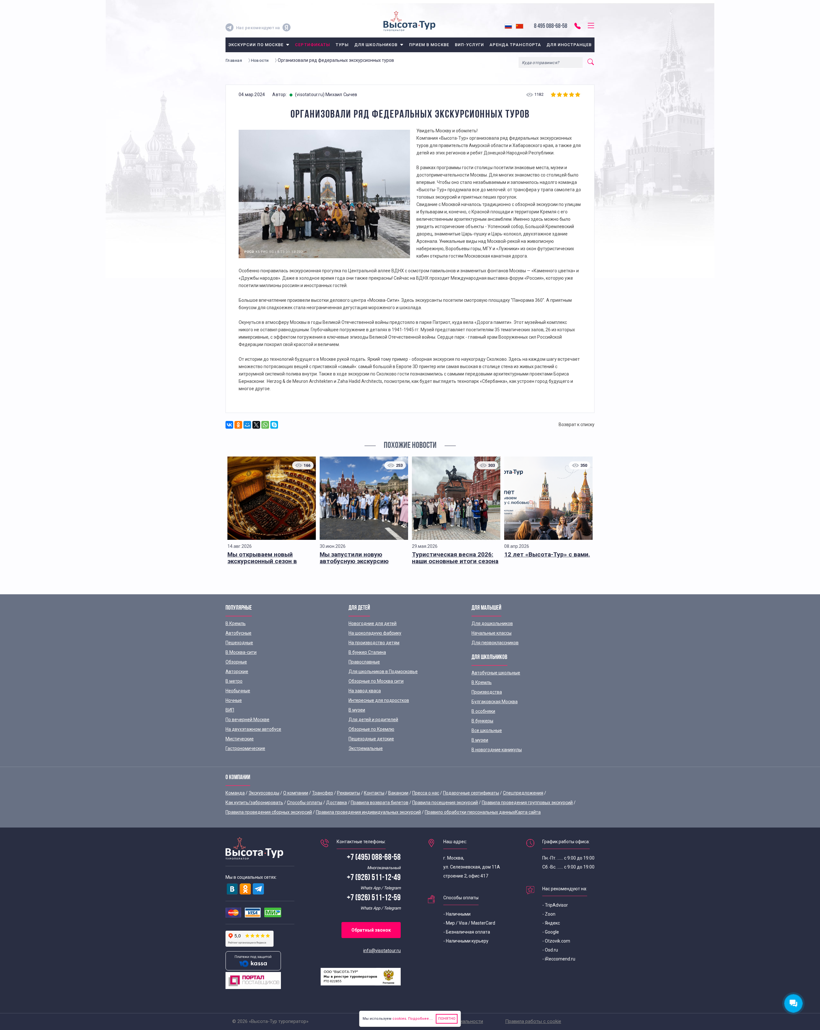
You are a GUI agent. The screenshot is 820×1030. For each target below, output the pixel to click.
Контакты (374, 793)
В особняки (483, 711)
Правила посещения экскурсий (445, 802)
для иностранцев (569, 44)
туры (342, 44)
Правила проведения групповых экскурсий (527, 802)
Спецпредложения (523, 793)
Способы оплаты (304, 802)
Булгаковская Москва (495, 701)
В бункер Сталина (367, 652)
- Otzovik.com (556, 940)
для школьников (376, 44)
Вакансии (398, 793)
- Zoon (548, 914)
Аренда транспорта (515, 44)
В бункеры (482, 721)
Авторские (237, 671)
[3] (566, 94)
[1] (554, 94)
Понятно (446, 1019)
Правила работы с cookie (533, 1021)
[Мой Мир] (247, 425)
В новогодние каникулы (497, 749)
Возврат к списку (576, 424)
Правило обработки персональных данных (470, 812)
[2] (560, 94)
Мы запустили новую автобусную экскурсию (354, 557)
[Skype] (274, 425)
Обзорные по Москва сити (376, 681)
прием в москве (429, 44)
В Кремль (236, 623)
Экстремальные (365, 748)
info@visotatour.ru (382, 950)
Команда (235, 793)
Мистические (240, 739)
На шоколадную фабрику (374, 633)
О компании (295, 793)
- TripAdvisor (555, 905)
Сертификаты (312, 44)
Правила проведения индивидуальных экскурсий (368, 812)
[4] (572, 94)
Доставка (336, 802)
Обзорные (236, 662)
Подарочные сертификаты (471, 793)
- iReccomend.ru (558, 958)
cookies (399, 1019)
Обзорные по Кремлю (371, 729)
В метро (234, 681)
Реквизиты (348, 793)
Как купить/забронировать (254, 802)
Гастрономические (245, 748)
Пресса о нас (425, 793)
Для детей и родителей (373, 719)
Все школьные (487, 730)
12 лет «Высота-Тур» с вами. (547, 554)
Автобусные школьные (496, 673)
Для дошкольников (492, 623)
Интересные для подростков (378, 700)
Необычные (238, 690)
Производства (487, 692)
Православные (364, 662)
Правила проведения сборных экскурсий (269, 812)
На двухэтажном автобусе (253, 729)
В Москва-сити (241, 652)
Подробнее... (419, 1019)
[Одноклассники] (238, 425)
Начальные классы (492, 633)
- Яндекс (551, 923)
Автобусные (238, 633)
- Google (550, 932)
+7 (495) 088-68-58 (374, 857)
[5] (578, 94)
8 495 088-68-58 (550, 26)
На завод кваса (364, 690)
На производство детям (373, 642)
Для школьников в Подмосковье (383, 671)
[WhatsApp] (265, 425)
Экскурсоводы (264, 793)
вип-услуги (469, 44)
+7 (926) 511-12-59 (374, 898)
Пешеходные (239, 642)
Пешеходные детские (371, 739)
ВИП (230, 710)
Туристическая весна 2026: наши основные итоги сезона (455, 557)
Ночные (234, 700)
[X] (256, 425)
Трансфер (322, 793)
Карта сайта (528, 812)
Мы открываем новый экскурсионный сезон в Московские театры (262, 561)
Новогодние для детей (372, 623)
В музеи (356, 710)
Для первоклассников (495, 642)
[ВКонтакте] (229, 425)
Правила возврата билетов (379, 802)
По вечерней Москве (247, 719)
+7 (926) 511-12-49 (374, 878)
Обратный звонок (371, 930)
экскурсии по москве (256, 44)
